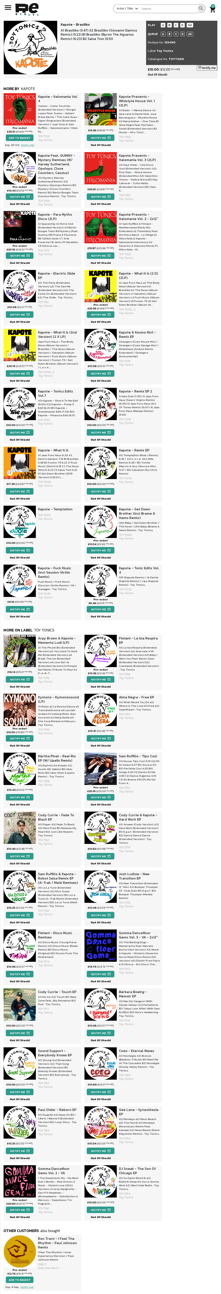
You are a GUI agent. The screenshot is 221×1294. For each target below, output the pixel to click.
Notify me (207, 68)
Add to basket (20, 138)
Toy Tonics (164, 50)
